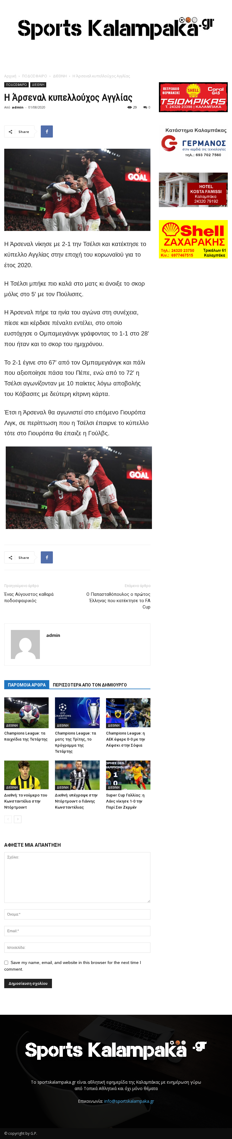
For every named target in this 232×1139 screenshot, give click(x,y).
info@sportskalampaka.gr (129, 1101)
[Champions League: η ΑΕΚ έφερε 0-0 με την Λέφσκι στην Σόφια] (128, 712)
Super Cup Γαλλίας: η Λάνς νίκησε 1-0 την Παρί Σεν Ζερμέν (125, 801)
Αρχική (10, 76)
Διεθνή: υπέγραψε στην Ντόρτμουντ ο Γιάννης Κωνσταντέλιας (76, 801)
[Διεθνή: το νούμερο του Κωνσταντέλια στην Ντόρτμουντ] (26, 775)
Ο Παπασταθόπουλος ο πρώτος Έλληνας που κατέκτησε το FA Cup (118, 601)
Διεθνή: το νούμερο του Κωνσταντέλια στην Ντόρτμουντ (25, 801)
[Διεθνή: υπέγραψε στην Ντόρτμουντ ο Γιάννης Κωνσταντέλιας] (77, 775)
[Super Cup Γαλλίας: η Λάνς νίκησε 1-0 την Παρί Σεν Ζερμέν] (128, 775)
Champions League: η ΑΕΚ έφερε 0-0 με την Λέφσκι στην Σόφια (125, 739)
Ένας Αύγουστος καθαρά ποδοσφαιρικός (28, 597)
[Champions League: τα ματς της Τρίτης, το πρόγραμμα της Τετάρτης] (77, 712)
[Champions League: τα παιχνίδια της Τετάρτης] (26, 712)
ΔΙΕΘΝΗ (60, 76)
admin (18, 107)
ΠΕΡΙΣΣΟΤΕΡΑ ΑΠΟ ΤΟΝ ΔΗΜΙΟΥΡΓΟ (90, 685)
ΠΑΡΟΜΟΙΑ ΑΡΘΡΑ (27, 685)
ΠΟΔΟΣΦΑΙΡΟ (34, 76)
